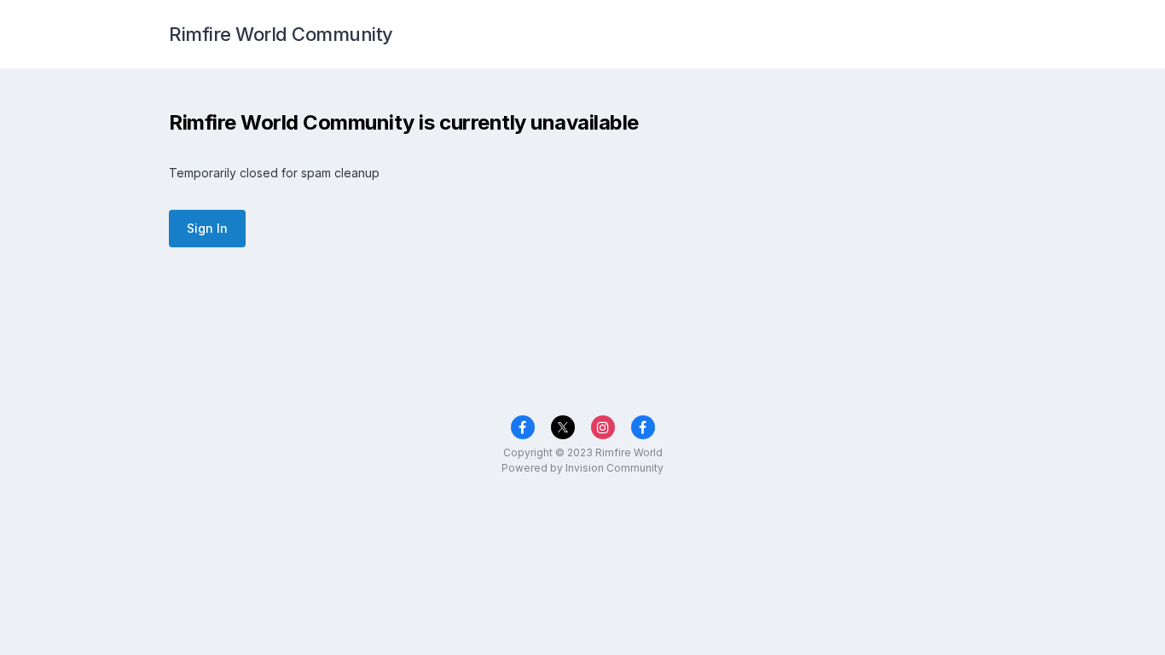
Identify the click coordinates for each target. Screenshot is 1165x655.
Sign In (207, 228)
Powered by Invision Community (582, 467)
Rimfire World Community (281, 34)
